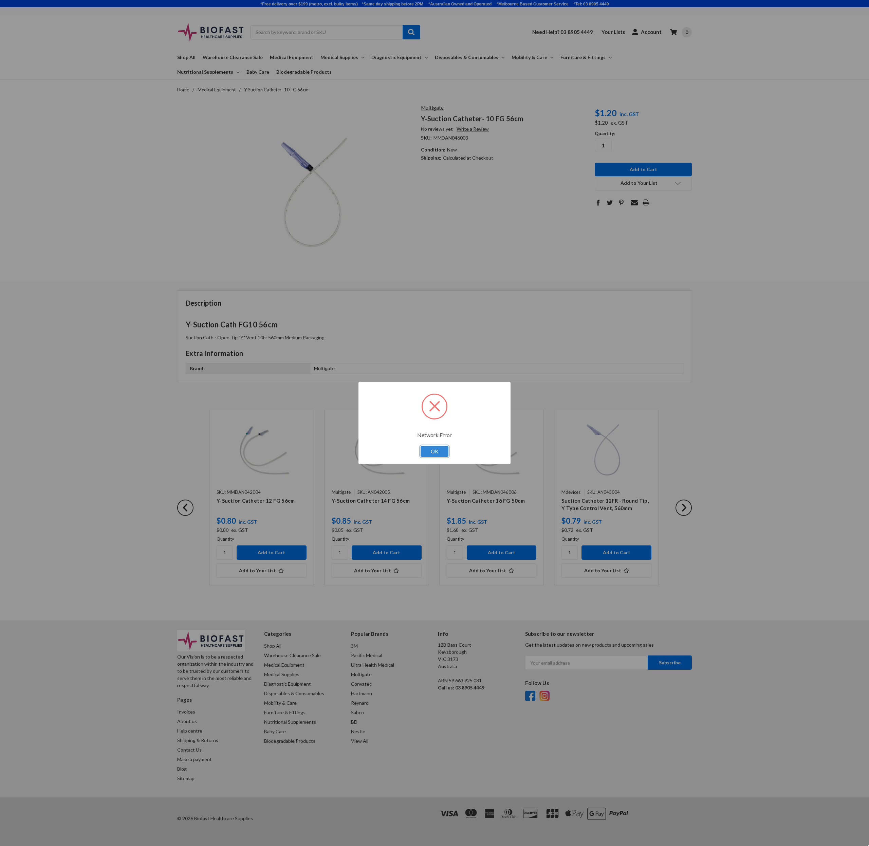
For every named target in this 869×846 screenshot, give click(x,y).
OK (434, 451)
